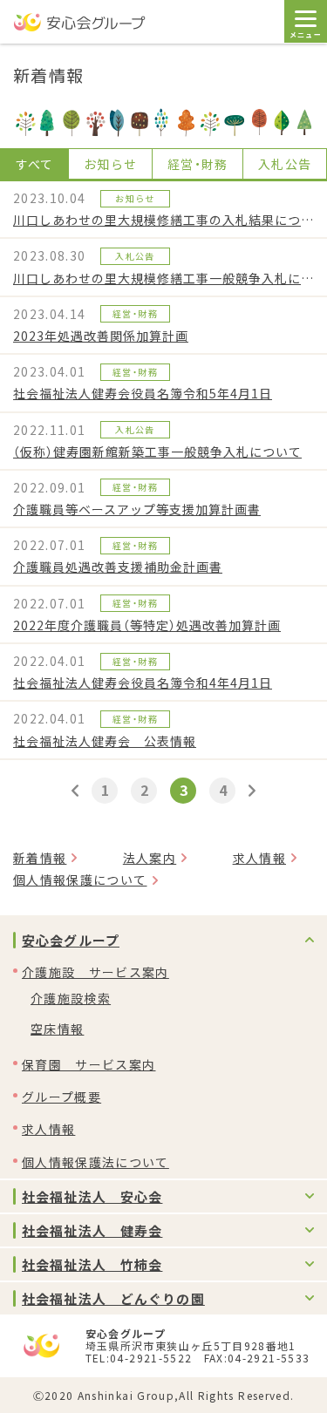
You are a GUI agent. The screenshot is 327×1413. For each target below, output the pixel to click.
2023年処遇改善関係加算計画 (100, 335)
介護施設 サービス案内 (95, 972)
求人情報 (259, 857)
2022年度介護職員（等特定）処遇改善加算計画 (147, 625)
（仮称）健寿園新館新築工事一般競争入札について (157, 451)
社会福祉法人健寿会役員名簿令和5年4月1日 (142, 393)
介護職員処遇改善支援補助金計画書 (117, 566)
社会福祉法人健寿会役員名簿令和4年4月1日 (142, 682)
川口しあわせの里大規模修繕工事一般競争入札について (163, 278)
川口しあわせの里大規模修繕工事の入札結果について (163, 219)
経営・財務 (197, 164)
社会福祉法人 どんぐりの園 (113, 1298)
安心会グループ (70, 940)
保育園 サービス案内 (89, 1064)
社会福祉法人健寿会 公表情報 (104, 741)
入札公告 (284, 164)
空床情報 (57, 1028)
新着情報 (39, 857)
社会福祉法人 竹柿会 (92, 1264)
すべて (35, 164)
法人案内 (149, 857)
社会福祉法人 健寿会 (92, 1230)
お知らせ (110, 164)
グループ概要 (61, 1096)
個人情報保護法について (95, 1162)
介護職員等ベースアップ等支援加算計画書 (137, 509)
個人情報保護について (80, 879)
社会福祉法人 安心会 (92, 1196)
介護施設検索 (71, 998)
